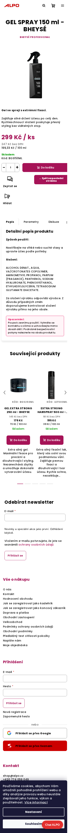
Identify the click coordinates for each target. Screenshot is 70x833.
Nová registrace (14, 712)
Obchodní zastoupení (19, 617)
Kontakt (8, 594)
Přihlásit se (15, 555)
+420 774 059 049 (16, 779)
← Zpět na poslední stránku (51, 179)
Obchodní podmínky (18, 631)
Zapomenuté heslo (16, 716)
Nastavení (33, 812)
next (66, 392)
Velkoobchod (12, 622)
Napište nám (12, 640)
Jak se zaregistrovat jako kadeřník (28, 603)
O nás (7, 589)
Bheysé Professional (35, 37)
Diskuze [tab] (54, 222)
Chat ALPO (52, 824)
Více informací (36, 802)
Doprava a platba (16, 613)
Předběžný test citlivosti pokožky (26, 636)
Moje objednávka (15, 645)
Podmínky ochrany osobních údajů (28, 626)
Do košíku (47, 167)
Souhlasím (33, 824)
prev (4, 392)
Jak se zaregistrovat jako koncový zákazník (34, 608)
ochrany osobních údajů (36, 544)
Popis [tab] (10, 222)
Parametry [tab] (31, 222)
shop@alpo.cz (13, 776)
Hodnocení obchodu (18, 599)
